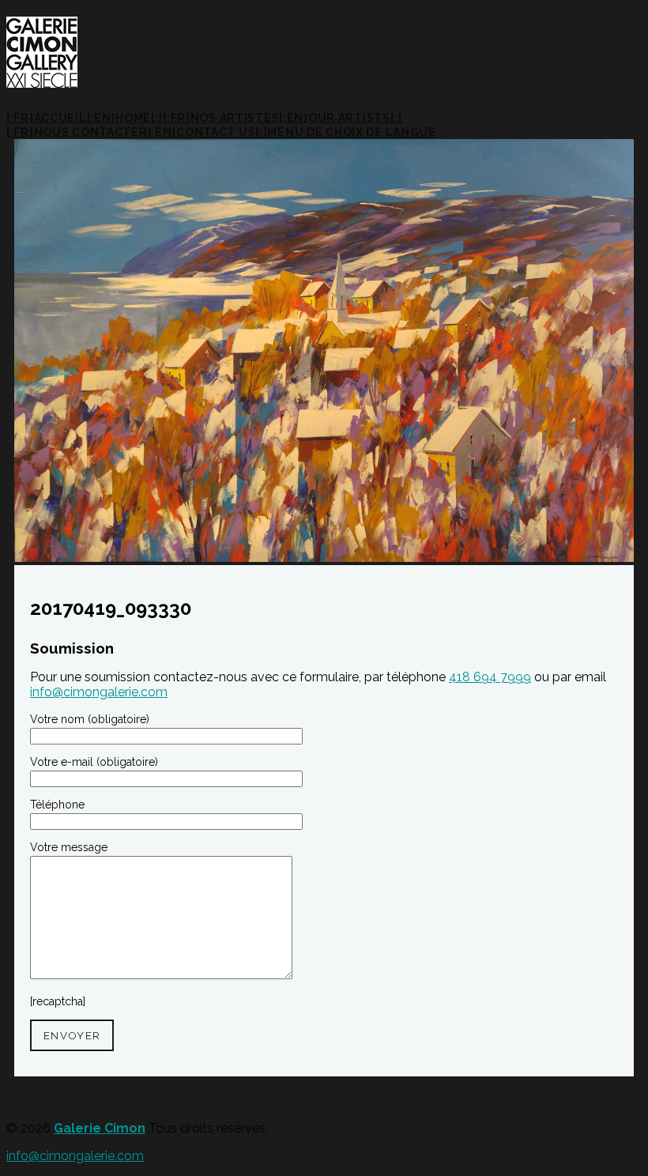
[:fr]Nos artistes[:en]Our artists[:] (282, 117)
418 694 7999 (490, 676)
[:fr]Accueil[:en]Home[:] (84, 117)
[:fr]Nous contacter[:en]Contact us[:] (136, 132)
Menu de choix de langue (351, 132)
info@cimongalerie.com (99, 691)
